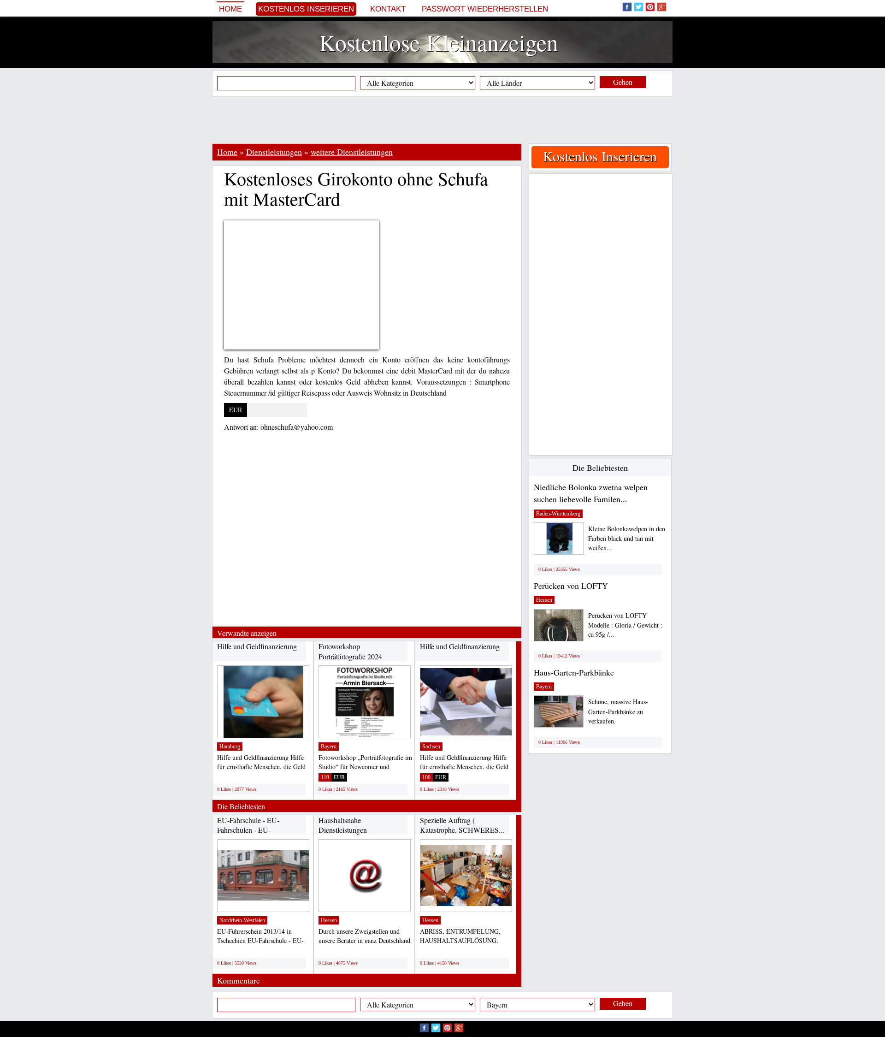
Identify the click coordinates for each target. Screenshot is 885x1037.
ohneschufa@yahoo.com (296, 427)
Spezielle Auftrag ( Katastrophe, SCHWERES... (462, 825)
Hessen (329, 920)
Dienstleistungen (274, 151)
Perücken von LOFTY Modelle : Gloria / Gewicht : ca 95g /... (625, 625)
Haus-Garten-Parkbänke (574, 672)
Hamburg (229, 746)
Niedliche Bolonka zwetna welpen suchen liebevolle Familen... (591, 492)
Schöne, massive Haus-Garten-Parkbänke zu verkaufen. (618, 711)
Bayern (328, 746)
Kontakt (388, 9)
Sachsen (431, 746)
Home (230, 9)
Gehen (622, 82)
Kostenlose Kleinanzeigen (438, 42)
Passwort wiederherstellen (485, 9)
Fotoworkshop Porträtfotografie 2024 (350, 651)
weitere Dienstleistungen (352, 151)
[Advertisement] (442, 120)
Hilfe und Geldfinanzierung (257, 646)
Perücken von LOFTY (571, 585)
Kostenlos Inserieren (306, 9)
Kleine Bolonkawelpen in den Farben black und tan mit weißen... (626, 538)
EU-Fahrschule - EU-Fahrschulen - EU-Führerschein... (248, 830)
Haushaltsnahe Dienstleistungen (343, 825)
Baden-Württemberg (558, 513)
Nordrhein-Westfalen (242, 920)
